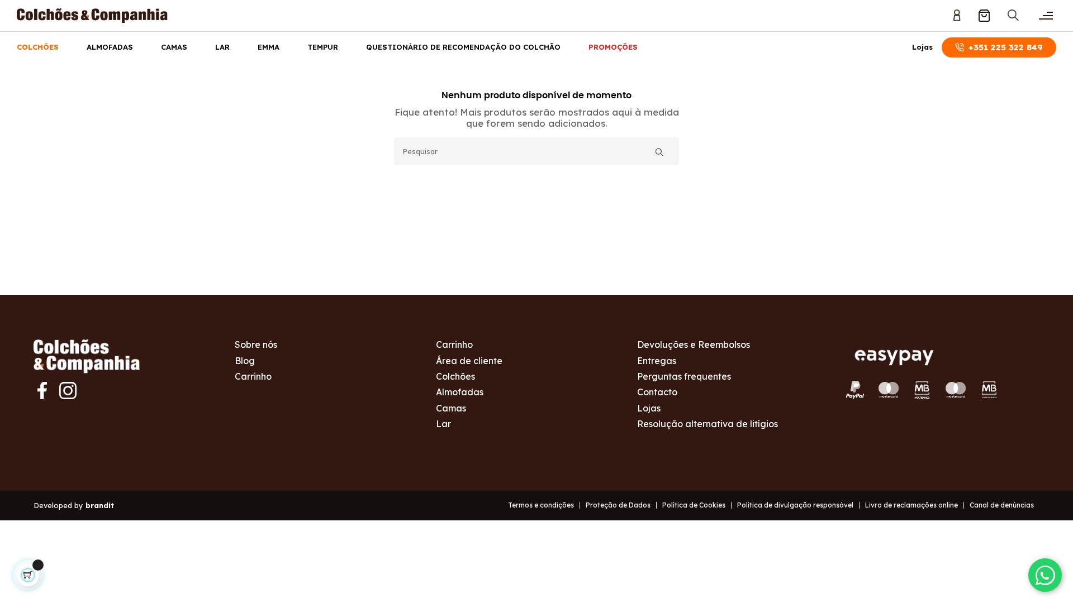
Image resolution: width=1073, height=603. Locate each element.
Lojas (922, 47)
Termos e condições (541, 505)
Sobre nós (256, 344)
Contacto (657, 392)
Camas (174, 46)
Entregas (656, 360)
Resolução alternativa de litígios (707, 423)
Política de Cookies (693, 505)
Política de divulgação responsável (795, 505)
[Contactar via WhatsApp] (1045, 575)
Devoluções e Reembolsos (693, 344)
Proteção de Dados (618, 505)
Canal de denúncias (1002, 505)
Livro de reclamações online (911, 505)
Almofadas (110, 46)
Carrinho (253, 376)
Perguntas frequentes (684, 376)
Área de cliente (469, 360)
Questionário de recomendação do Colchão (463, 46)
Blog (245, 360)
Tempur (322, 46)
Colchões (38, 46)
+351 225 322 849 (1005, 47)
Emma (268, 46)
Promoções (613, 46)
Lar (222, 46)
